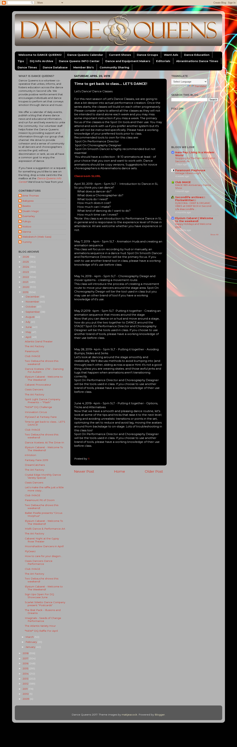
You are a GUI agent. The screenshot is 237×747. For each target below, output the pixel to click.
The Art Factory (34, 346)
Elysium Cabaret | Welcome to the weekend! (194, 220)
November (33, 301)
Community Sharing (114, 67)
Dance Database (55, 67)
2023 (26, 271)
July (28, 321)
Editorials (163, 61)
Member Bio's (83, 67)
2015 (26, 668)
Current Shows (120, 55)
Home (119, 471)
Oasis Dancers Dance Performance (38, 562)
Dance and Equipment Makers (127, 61)
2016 (26, 663)
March (30, 636)
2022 (26, 276)
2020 (26, 286)
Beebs (26, 205)
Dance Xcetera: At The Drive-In (44, 442)
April (29, 337)
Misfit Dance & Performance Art (45, 528)
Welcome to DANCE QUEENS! (39, 55)
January (31, 646)
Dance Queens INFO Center (79, 61)
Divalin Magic (30, 211)
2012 (26, 683)
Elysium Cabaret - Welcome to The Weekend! (44, 378)
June (29, 326)
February (32, 641)
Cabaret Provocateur (38, 384)
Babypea (28, 200)
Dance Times (27, 67)
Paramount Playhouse (190, 170)
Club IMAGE (32, 356)
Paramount (32, 351)
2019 (26, 292)
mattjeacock (129, 714)
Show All (214, 234)
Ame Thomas (30, 195)
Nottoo (26, 226)
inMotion (30, 455)
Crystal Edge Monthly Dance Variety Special (43, 476)
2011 (26, 688)
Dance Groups (147, 55)
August (30, 316)
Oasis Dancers (34, 389)
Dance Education (196, 55)
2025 (26, 261)
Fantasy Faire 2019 (36, 460)
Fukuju (26, 221)
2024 (26, 266)
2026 (26, 256)
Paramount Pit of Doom (40, 500)
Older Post (154, 471)
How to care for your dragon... (43, 556)
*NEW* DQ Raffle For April (41, 630)
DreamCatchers (35, 464)
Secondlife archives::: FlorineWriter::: (190, 199)
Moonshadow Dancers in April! (44, 546)
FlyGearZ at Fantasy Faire (41, 416)
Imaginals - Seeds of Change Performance (43, 619)
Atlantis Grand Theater (39, 341)
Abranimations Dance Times (197, 61)
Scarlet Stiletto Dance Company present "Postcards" (45, 604)
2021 (26, 281)
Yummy (27, 241)
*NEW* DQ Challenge (38, 407)
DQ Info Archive (41, 61)
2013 (26, 678)
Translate (200, 86)
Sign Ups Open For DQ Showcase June (39, 596)
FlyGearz (30, 551)
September (33, 311)
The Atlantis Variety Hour (40, 625)
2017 (26, 658)
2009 (26, 698)
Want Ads (171, 55)
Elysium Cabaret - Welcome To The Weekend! (44, 449)
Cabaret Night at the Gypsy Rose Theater (42, 540)
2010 (26, 693)
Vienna (26, 231)
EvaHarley (28, 216)
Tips (21, 61)
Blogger (160, 714)
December (33, 296)
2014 (26, 673)
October (31, 306)
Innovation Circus (36, 412)
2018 (26, 653)
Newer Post (84, 471)
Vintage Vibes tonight (188, 173)
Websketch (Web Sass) (36, 236)
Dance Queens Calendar (85, 55)
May (29, 331)
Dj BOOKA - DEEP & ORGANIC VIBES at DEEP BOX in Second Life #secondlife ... (193, 206)
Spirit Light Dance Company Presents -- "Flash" (42, 401)
